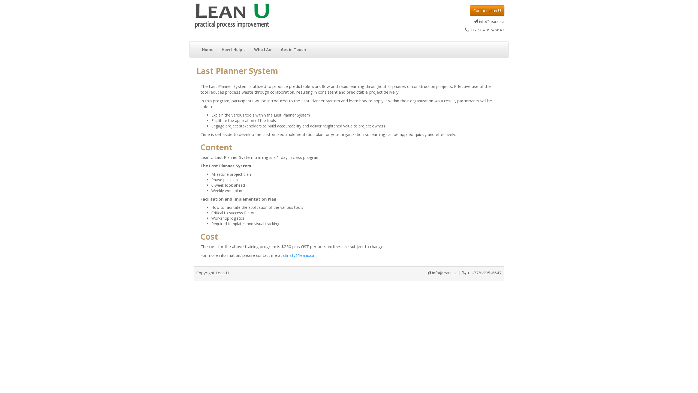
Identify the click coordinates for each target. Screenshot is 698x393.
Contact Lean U (487, 10)
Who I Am (263, 49)
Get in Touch (293, 49)
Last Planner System (237, 70)
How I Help (232, 49)
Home (207, 49)
